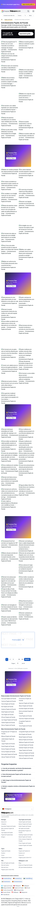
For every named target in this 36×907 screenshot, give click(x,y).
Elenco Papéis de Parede (8, 725)
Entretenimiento (18, 881)
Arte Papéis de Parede (25, 734)
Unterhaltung (18, 878)
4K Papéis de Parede (24, 828)
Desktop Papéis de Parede (26, 834)
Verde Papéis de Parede (25, 822)
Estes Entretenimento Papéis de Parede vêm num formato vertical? (16, 775)
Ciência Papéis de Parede (26, 758)
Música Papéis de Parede (8, 736)
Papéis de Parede (8, 19)
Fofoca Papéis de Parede (8, 751)
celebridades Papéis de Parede (7, 740)
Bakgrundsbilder (7, 888)
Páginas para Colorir (6, 857)
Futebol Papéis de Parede (25, 845)
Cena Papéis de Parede (25, 716)
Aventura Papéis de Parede (26, 753)
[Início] (1, 19)
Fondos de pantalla (8, 890)
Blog (20, 863)
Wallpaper (26, 885)
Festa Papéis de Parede (7, 746)
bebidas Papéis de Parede (26, 747)
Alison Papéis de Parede (25, 706)
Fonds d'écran (6, 892)
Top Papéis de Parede (7, 832)
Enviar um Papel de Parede (25, 865)
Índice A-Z (3, 822)
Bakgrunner (24, 892)
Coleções (3, 824)
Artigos (3, 837)
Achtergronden (20, 890)
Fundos (3, 853)
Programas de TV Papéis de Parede (9, 732)
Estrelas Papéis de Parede (26, 708)
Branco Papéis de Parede (25, 824)
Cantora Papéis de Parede (8, 701)
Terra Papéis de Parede (25, 726)
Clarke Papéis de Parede (8, 722)
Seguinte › (27, 659)
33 (19, 659)
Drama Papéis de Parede (8, 749)
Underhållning (28, 878)
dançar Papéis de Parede (8, 757)
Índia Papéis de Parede (7, 712)
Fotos (2, 855)
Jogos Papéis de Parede (8, 743)
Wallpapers (18, 885)
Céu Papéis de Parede (7, 714)
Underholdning (7, 878)
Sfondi (28, 888)
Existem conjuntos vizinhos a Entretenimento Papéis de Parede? (18, 787)
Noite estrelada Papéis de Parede (26, 712)
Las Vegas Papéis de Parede (9, 720)
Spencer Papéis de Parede (26, 703)
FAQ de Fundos (5, 865)
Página (13, 663)
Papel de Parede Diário (7, 834)
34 (22, 659)
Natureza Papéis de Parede (26, 755)
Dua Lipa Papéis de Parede (8, 698)
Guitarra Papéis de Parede (8, 709)
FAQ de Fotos (4, 867)
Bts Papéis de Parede (7, 706)
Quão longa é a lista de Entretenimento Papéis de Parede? (16, 781)
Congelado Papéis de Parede (25, 722)
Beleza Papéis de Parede (26, 739)
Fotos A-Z (21, 855)
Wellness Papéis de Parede (26, 742)
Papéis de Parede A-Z (24, 851)
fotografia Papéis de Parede (27, 731)
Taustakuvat (6, 894)
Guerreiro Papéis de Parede (26, 718)
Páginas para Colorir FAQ (7, 869)
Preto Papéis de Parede (25, 843)
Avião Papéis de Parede (25, 826)
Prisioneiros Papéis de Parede (25, 699)
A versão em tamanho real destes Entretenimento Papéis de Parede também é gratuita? (16, 769)
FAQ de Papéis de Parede (7, 863)
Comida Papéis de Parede (26, 745)
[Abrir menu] (33, 11)
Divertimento (7, 881)
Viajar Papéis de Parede (25, 750)
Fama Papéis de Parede (8, 704)
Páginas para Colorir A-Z (25, 857)
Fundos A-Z (22, 853)
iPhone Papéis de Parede (8, 717)
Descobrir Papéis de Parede (8, 826)
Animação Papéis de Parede (9, 754)
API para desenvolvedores (25, 867)
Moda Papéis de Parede (25, 737)
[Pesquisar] (28, 11)
